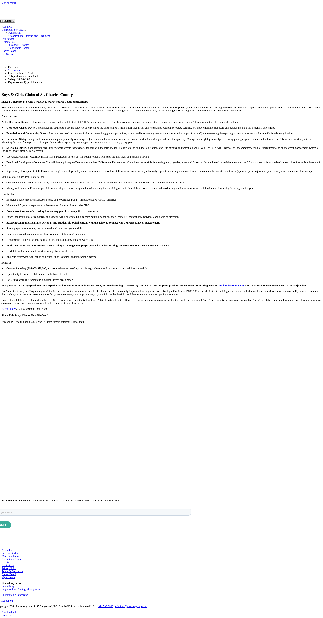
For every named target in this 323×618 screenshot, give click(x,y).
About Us (7, 550)
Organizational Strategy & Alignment (21, 589)
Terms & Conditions (12, 571)
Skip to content (9, 2)
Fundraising (8, 586)
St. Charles (14, 70)
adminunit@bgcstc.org (231, 285)
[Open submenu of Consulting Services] (24, 30)
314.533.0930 (105, 606)
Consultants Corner (12, 559)
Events (5, 562)
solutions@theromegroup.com (131, 606)
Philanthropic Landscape (15, 594)
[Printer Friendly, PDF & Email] (9, 61)
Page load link (8, 612)
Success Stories (10, 553)
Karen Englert (8, 308)
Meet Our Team (10, 556)
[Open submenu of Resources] (14, 42)
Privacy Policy (9, 568)
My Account (8, 577)
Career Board (9, 574)
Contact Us (8, 565)
